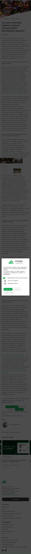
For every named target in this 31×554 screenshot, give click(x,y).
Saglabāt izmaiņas (9, 292)
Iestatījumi (17, 289)
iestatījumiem (6, 274)
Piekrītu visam (8, 289)
